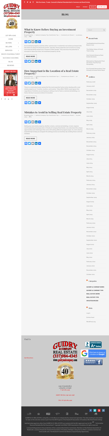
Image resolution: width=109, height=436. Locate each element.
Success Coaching (10, 58)
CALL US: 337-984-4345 (65, 400)
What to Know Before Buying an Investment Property (50, 31)
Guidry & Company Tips (42, 35)
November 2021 (91, 270)
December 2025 (91, 90)
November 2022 (91, 231)
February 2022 (90, 261)
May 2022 (89, 257)
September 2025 (91, 103)
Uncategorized (92, 300)
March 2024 (90, 176)
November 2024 (91, 146)
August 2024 (90, 154)
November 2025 (91, 94)
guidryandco (29, 35)
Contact (85, 6)
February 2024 (90, 180)
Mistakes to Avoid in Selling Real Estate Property (53, 112)
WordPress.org (91, 321)
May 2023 (89, 210)
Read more (30, 56)
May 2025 (89, 120)
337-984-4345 (102, 6)
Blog (11, 62)
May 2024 (89, 167)
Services (8, 50)
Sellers (8, 46)
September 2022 (91, 240)
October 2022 (90, 236)
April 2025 (89, 124)
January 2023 (90, 227)
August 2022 (90, 244)
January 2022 (90, 266)
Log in (88, 313)
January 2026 (90, 86)
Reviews (10, 65)
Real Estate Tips (54, 35)
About (78, 6)
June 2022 (89, 253)
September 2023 (91, 197)
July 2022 (89, 248)
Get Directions (28, 358)
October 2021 (90, 274)
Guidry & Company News (95, 287)
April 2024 (89, 171)
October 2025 (90, 99)
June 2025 (89, 116)
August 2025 (90, 107)
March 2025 (89, 129)
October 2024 (90, 150)
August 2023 (90, 201)
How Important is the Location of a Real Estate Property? (51, 72)
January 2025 (90, 137)
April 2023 (89, 214)
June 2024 (89, 163)
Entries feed (90, 317)
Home (10, 39)
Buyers (9, 43)
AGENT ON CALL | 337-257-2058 (65, 395)
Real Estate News (93, 294)
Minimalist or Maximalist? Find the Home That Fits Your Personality (95, 62)
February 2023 (90, 223)
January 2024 (90, 184)
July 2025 (89, 112)
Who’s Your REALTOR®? (10, 54)
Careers (92, 6)
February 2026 (90, 82)
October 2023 (90, 193)
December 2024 (91, 141)
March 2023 (89, 218)
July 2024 (89, 159)
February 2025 (90, 133)
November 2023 (91, 189)
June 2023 (89, 206)
